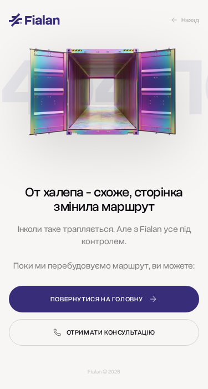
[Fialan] (34, 20)
